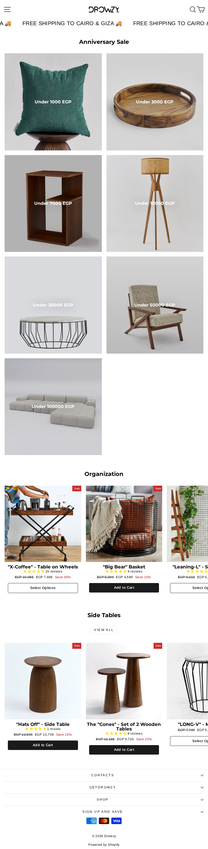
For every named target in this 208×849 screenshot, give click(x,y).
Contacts (102, 775)
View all (104, 630)
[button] (34, 571)
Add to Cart (124, 587)
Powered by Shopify (103, 845)
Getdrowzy (102, 787)
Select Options (43, 588)
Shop (103, 799)
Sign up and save (102, 812)
